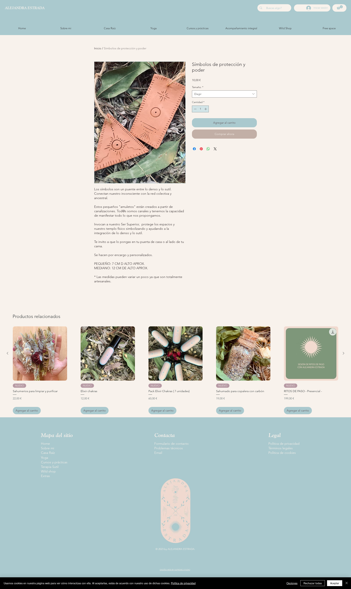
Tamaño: (197, 87)
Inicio (97, 48)
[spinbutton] (200, 109)
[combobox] (224, 94)
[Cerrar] (346, 583)
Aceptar (334, 583)
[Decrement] (195, 109)
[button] (340, 7)
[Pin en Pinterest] (201, 149)
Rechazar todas (312, 583)
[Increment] (206, 109)
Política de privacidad (183, 583)
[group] (175, 370)
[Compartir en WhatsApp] (208, 149)
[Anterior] (7, 353)
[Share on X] (215, 149)
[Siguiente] (343, 353)
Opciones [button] (291, 583)
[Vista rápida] (40, 353)
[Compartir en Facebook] (194, 149)
